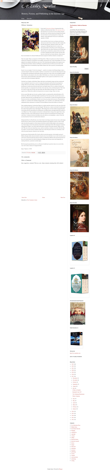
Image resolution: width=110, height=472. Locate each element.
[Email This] (38, 152)
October (75, 382)
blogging (73, 430)
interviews (73, 446)
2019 (73, 372)
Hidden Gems (74, 427)
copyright (73, 434)
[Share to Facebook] (43, 152)
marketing (73, 448)
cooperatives (74, 432)
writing (72, 460)
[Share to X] (41, 152)
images (72, 444)
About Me (29, 18)
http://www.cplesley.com (75, 353)
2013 (73, 417)
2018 (73, 374)
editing (72, 437)
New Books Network (75, 428)
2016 (73, 411)
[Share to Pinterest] (44, 152)
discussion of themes (50, 28)
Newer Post (24, 197)
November (75, 380)
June (74, 398)
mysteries (73, 450)
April (74, 402)
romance (73, 455)
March (74, 404)
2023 (73, 364)
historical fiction (74, 439)
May (74, 400)
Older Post (63, 197)
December (75, 378)
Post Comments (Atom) (32, 200)
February (75, 406)
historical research (75, 441)
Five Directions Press (75, 425)
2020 (73, 370)
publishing (73, 451)
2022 (73, 366)
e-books (73, 436)
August (74, 386)
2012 (73, 419)
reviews (73, 453)
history (72, 443)
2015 (73, 413)
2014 (73, 415)
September (75, 384)
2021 (73, 368)
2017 (73, 376)
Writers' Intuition (76, 396)
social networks (74, 457)
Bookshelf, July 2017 (77, 392)
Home (22, 18)
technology (73, 459)
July (74, 388)
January (74, 409)
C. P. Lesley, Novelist (38, 6)
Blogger (60, 469)
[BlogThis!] (40, 152)
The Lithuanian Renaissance (78, 394)
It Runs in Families (77, 390)
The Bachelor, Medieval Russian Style (78, 26)
